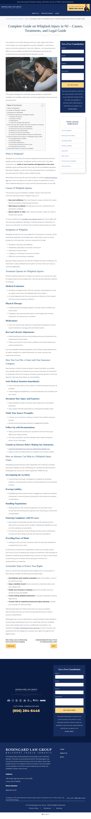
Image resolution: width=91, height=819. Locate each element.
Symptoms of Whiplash (15, 112)
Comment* (65, 71)
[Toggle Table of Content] (42, 105)
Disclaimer (47, 808)
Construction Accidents (68, 161)
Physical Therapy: (16, 118)
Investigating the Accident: (19, 138)
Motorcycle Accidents (68, 135)
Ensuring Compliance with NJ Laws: (22, 144)
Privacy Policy (33, 808)
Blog (57, 13)
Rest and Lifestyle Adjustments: (20, 122)
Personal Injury (66, 166)
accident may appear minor (32, 219)
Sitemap (59, 808)
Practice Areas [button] (47, 13)
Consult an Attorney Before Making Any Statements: (26, 134)
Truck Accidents (66, 130)
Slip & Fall (64, 151)
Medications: (14, 120)
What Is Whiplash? (14, 108)
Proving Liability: (16, 140)
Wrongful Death (66, 141)
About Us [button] (35, 13)
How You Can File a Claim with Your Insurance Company (26, 124)
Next (54, 646)
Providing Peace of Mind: (18, 146)
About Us (63, 753)
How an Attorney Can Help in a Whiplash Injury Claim (25, 136)
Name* (64, 48)
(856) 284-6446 (76, 9)
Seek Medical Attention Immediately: (21, 126)
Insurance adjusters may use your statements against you (29, 449)
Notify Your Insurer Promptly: (19, 130)
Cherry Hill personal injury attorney (27, 628)
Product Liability (66, 146)
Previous (10, 646)
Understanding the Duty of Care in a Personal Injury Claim (46, 641)
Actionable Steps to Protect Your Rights (20, 148)
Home (62, 749)
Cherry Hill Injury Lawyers (14, 19)
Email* (64, 55)
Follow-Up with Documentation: (20, 132)
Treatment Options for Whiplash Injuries (21, 114)
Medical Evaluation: (16, 116)
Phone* (64, 63)
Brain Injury (65, 156)
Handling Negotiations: (18, 142)
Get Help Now (72, 85)
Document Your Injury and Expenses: (22, 128)
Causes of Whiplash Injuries (17, 110)
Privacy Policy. (72, 109)
